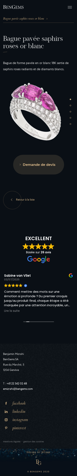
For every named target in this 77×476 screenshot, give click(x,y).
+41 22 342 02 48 (17, 384)
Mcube (46, 453)
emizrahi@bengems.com (18, 389)
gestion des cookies (33, 442)
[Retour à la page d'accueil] (13, 7)
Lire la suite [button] (12, 311)
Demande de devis (39, 165)
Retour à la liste (25, 200)
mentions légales (12, 442)
